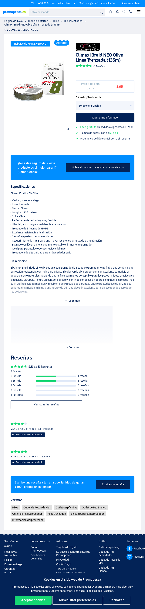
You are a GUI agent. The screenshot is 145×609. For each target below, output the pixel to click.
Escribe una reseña (113, 484)
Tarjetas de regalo (66, 547)
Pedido (8, 559)
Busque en (102, 12)
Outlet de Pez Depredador (27, 513)
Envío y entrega (13, 564)
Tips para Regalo (66, 568)
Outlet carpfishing (66, 507)
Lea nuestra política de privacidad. (94, 590)
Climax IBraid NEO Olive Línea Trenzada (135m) (32, 24)
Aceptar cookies (33, 600)
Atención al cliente (131, 3)
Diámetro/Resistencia (88, 97)
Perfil (117, 12)
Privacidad (62, 559)
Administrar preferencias (77, 600)
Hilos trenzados (73, 20)
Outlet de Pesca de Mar (36, 507)
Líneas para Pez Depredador (87, 513)
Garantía (9, 568)
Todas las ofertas (38, 20)
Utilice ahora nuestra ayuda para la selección (98, 167)
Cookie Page (63, 564)
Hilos (56, 20)
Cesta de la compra (130, 12)
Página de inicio (13, 20)
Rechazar (117, 600)
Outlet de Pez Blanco (94, 507)
